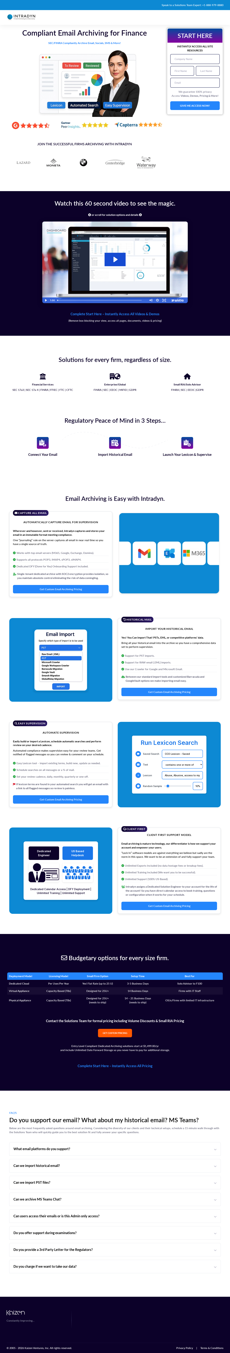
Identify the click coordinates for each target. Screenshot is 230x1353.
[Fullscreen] (164, 300)
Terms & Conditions (211, 1348)
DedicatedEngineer (44, 853)
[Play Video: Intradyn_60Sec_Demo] (115, 259)
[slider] (102, 300)
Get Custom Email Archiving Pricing (61, 589)
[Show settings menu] (157, 300)
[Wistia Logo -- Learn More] (178, 300)
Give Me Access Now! (195, 105)
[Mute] (150, 300)
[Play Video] (45, 300)
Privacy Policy (184, 1348)
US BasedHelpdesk (77, 853)
